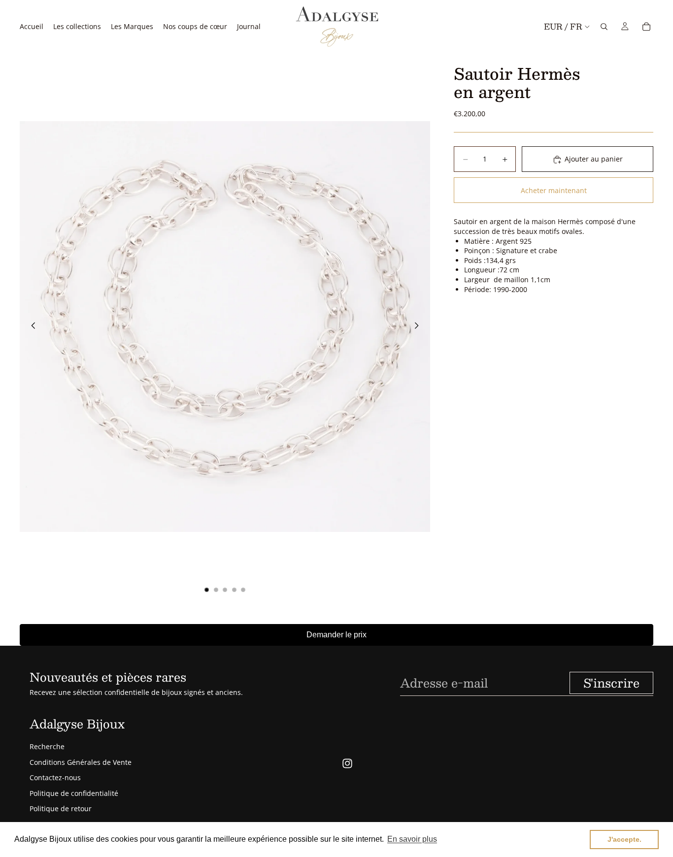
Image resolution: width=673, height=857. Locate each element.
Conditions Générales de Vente (81, 762)
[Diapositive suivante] (419, 326)
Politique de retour (61, 808)
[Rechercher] (604, 26)
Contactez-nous (55, 777)
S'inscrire (611, 682)
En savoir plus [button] (412, 839)
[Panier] (646, 26)
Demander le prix (336, 634)
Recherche (47, 746)
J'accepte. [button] (624, 839)
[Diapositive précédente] (30, 326)
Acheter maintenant (554, 190)
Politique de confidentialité (74, 793)
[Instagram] (347, 763)
